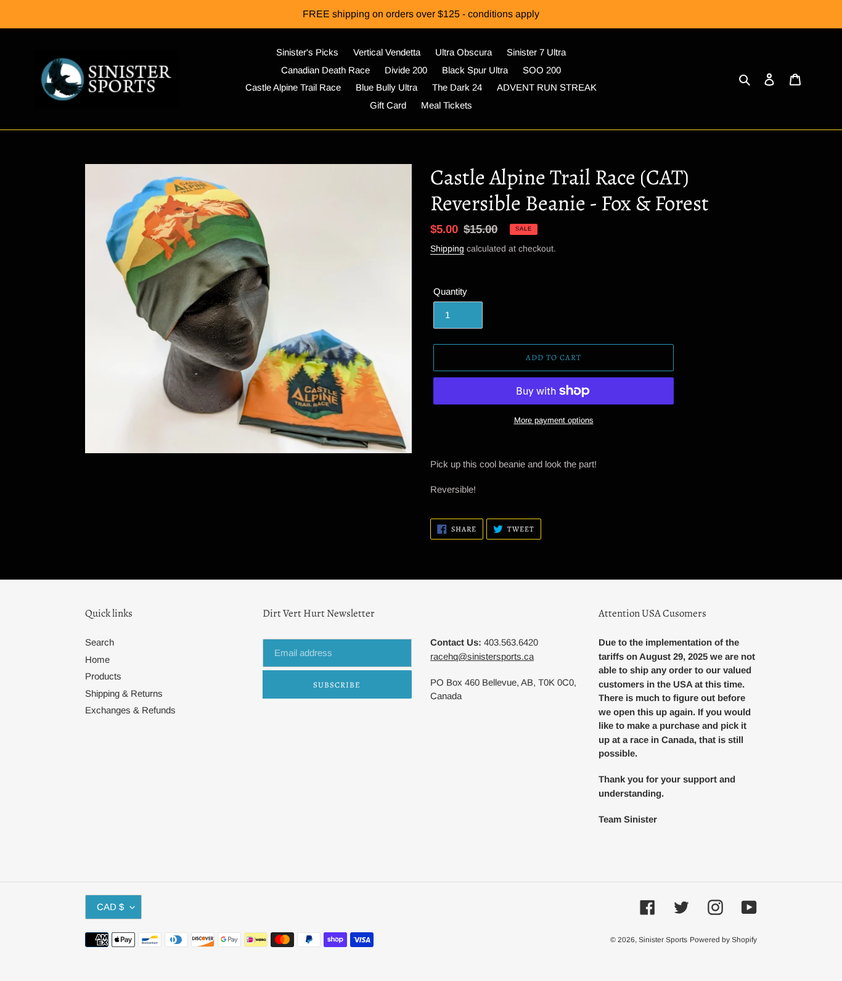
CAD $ (110, 906)
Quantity (450, 291)
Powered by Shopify (723, 939)
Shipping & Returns (124, 693)
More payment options (554, 420)
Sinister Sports (663, 939)
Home (97, 659)
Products (103, 676)
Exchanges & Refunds (130, 710)
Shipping (447, 248)
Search (99, 642)
